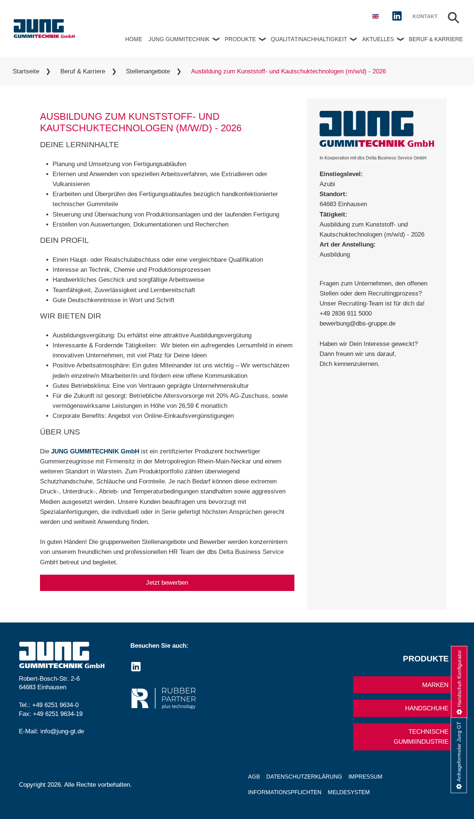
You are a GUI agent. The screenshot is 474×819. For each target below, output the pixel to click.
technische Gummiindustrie (421, 736)
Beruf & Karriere (436, 39)
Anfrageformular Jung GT (459, 751)
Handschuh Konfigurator (459, 678)
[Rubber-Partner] (181, 698)
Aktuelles (378, 39)
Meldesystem (349, 792)
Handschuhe (426, 708)
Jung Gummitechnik (179, 39)
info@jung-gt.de (62, 731)
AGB (254, 776)
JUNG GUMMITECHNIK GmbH (95, 451)
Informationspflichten (284, 792)
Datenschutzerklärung (304, 776)
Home (133, 39)
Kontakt (425, 16)
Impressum (365, 776)
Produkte (240, 39)
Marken (435, 684)
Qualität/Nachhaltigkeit (309, 39)
